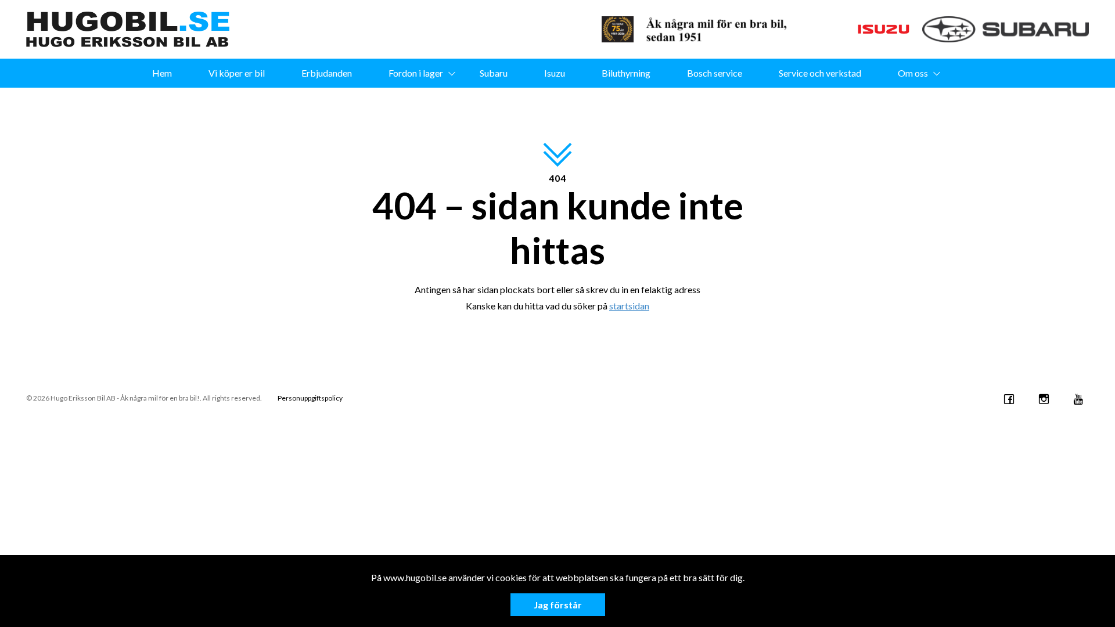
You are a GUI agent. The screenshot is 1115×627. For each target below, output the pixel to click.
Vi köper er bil (236, 72)
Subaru (494, 72)
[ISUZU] (859, 29)
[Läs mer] (618, 29)
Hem (162, 72)
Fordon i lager (416, 72)
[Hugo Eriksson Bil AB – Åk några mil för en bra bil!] (127, 29)
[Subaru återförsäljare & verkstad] (1005, 29)
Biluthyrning (626, 72)
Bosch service (714, 72)
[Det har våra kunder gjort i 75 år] (720, 29)
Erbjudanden (326, 72)
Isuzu (554, 72)
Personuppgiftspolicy (310, 398)
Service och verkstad (820, 72)
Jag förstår (558, 604)
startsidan (629, 305)
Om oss (913, 72)
